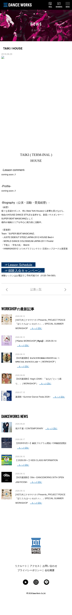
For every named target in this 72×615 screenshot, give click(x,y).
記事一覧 (36, 289)
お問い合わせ (49, 565)
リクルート (21, 565)
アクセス (35, 565)
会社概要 (50, 570)
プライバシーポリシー (29, 570)
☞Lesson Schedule (18, 264)
